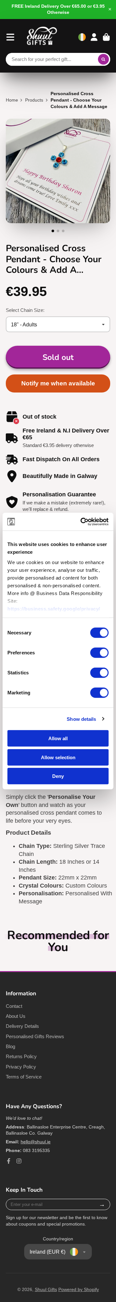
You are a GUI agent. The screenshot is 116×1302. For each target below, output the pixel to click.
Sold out (58, 357)
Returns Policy (21, 1056)
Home (12, 100)
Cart (106, 37)
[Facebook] (9, 1161)
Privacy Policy (21, 1066)
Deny (58, 776)
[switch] (99, 653)
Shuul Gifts (46, 1289)
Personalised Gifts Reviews (35, 1036)
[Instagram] (19, 1161)
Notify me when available (58, 383)
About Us (15, 1016)
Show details (81, 718)
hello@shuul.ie (36, 1141)
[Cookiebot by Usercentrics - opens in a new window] (82, 521)
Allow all (58, 738)
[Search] (103, 59)
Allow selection (58, 757)
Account (94, 37)
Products (34, 100)
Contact (14, 1006)
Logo (42, 37)
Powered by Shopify (78, 1289)
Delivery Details (22, 1026)
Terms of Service (24, 1076)
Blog (10, 1046)
